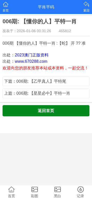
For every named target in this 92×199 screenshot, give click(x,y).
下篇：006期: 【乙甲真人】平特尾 (35, 81)
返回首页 (46, 110)
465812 (65, 31)
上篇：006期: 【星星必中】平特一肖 (37, 93)
